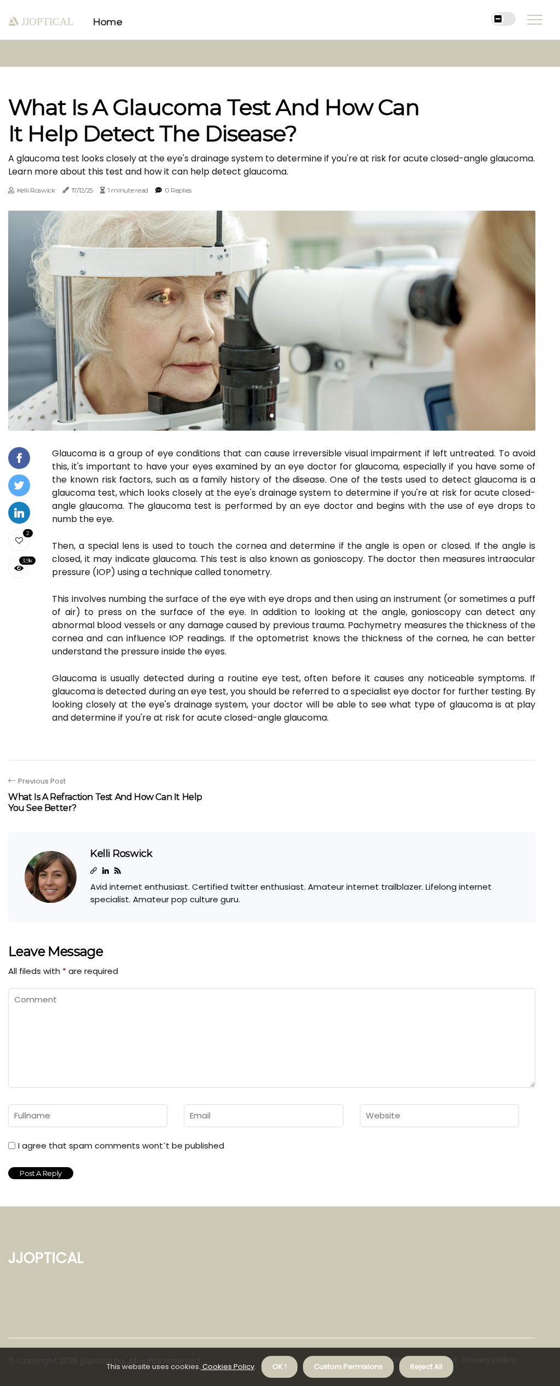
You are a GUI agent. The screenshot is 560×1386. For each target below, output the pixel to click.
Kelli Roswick (36, 190)
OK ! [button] (279, 1366)
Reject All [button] (426, 1366)
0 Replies (178, 190)
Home (107, 21)
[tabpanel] (271, 321)
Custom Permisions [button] (348, 1366)
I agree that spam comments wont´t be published (121, 1146)
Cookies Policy (227, 1366)
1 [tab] (272, 415)
